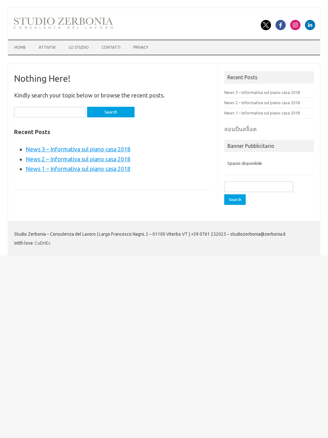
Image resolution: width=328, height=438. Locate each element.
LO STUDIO (79, 47)
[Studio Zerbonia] (63, 28)
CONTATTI (111, 47)
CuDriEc (43, 243)
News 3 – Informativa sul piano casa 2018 (78, 149)
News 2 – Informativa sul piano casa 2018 (78, 159)
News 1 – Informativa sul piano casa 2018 (78, 168)
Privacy (140, 47)
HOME (20, 47)
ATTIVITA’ (47, 47)
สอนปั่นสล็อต (240, 129)
